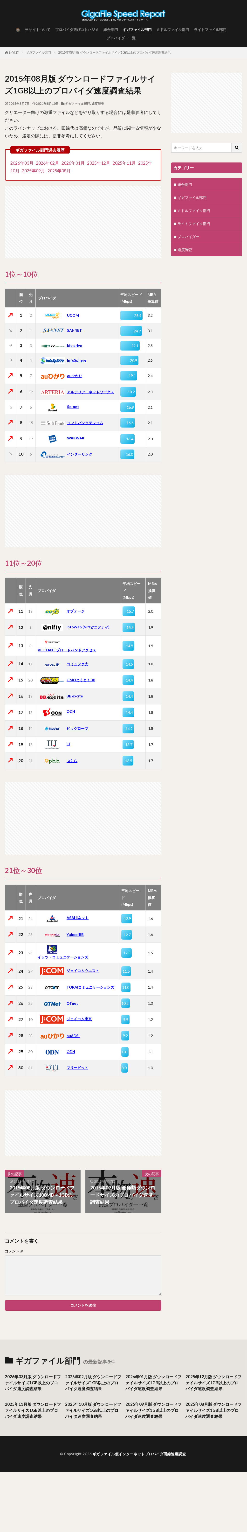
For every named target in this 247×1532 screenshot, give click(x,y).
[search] (237, 148)
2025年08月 (59, 170)
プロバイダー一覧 (121, 38)
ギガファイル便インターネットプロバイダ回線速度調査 (139, 1454)
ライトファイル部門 (210, 29)
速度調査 (98, 103)
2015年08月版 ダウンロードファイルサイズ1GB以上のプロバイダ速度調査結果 (114, 52)
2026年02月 (47, 163)
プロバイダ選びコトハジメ (77, 29)
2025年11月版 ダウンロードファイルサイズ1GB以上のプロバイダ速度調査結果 (33, 1410)
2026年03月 (22, 163)
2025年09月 (33, 170)
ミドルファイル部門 (173, 29)
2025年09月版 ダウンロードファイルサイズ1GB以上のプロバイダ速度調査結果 (153, 1410)
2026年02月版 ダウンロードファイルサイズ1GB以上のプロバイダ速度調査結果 (93, 1382)
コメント (14, 1251)
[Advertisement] (83, 219)
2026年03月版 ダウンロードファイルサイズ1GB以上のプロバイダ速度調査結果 (33, 1382)
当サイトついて (37, 29)
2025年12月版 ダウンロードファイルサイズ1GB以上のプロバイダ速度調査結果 (213, 1382)
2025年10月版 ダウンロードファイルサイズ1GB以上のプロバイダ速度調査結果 (93, 1410)
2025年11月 (124, 163)
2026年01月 (73, 163)
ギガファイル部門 (137, 29)
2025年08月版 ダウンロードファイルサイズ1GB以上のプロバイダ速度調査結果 (213, 1410)
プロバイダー (188, 236)
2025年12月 (98, 163)
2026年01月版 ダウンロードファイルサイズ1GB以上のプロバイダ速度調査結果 (153, 1382)
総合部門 (110, 29)
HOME (14, 53)
